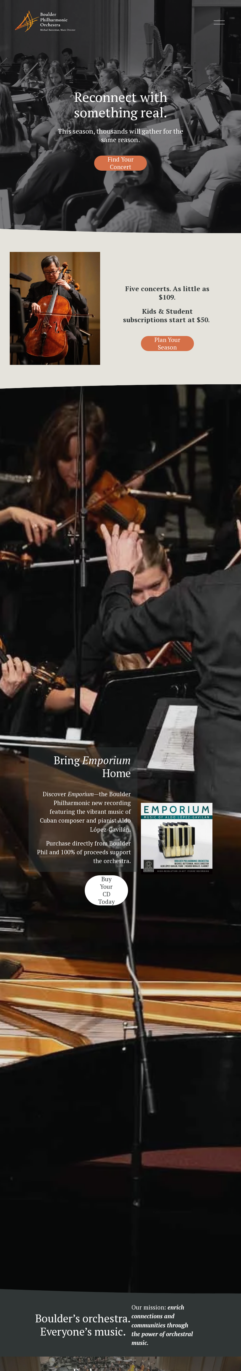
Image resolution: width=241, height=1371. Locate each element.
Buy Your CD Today (106, 890)
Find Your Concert (121, 163)
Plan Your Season (167, 343)
